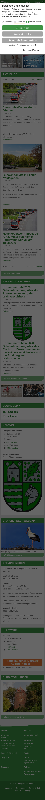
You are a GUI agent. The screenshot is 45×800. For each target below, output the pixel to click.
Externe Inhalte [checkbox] (35, 22)
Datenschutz (38, 50)
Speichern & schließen (22, 34)
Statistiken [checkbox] (21, 22)
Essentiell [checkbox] (9, 22)
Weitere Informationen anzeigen (21, 45)
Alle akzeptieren (22, 28)
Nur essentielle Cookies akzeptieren (23, 40)
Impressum (27, 50)
